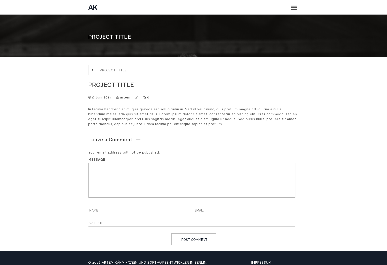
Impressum (261, 262)
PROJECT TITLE (113, 70)
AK (92, 7)
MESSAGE (96, 159)
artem (125, 97)
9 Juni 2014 (102, 97)
